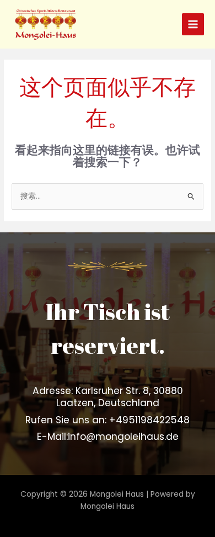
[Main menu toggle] (193, 24)
